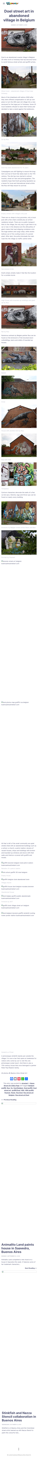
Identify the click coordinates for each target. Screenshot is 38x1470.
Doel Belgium (18, 1088)
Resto (13, 1093)
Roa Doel (19, 1093)
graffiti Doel (16, 1090)
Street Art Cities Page (11, 1086)
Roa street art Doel (22, 1095)
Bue (8, 1088)
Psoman (7, 1093)
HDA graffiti (29, 1090)
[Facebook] (11, 1079)
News (32, 1083)
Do (12, 1088)
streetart (25, 1083)
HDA (22, 1090)
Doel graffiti (28, 1088)
